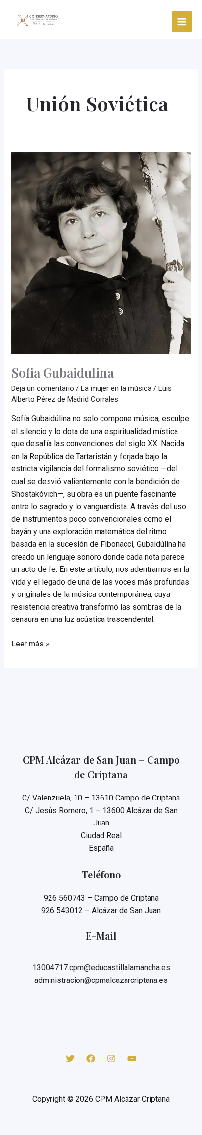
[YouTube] (131, 1058)
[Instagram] (111, 1058)
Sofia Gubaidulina (62, 372)
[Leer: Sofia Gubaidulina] (101, 252)
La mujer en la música (116, 388)
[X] (70, 1058)
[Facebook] (90, 1058)
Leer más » (30, 644)
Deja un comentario (42, 388)
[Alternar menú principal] (182, 21)
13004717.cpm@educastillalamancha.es (101, 967)
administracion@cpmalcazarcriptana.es (101, 980)
